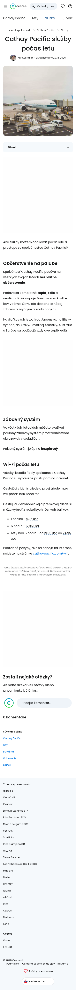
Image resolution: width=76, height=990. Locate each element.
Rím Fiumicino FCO (14, 817)
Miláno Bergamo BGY (15, 824)
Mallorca (8, 917)
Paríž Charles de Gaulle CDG (20, 864)
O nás (6, 940)
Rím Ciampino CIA (14, 844)
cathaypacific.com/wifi (50, 553)
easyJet (7, 830)
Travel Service (11, 857)
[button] (5, 6)
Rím (5, 904)
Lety (35, 18)
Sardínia (8, 837)
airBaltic (8, 790)
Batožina (8, 751)
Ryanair (7, 804)
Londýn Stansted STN (15, 810)
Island (7, 890)
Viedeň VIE (9, 797)
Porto (6, 924)
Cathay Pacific (14, 18)
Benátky (8, 884)
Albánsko (8, 897)
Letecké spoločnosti (19, 30)
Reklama (62, 963)
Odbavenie (9, 758)
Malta (6, 877)
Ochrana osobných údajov (38, 963)
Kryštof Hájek (25, 57)
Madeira (8, 870)
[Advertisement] (38, 195)
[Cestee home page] (18, 6)
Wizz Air (7, 850)
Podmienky (12, 963)
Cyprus (7, 910)
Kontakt (7, 947)
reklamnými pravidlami (52, 574)
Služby (50, 18)
